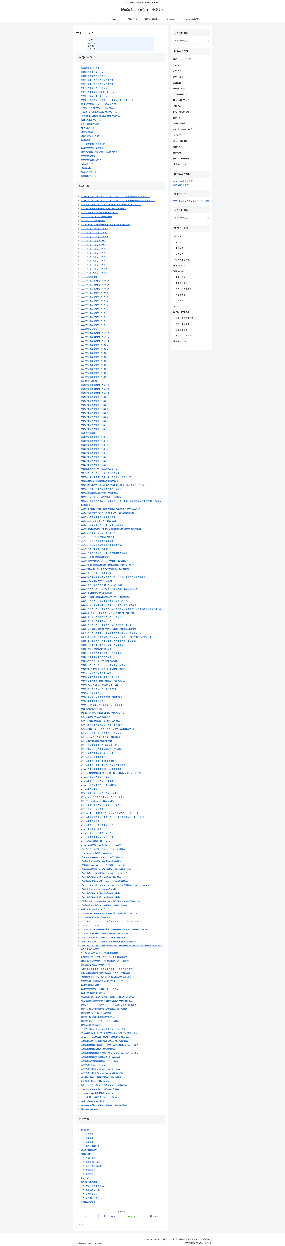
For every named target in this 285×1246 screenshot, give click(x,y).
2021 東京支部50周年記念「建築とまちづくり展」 (103, 208)
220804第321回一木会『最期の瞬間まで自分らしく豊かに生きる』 (111, 508)
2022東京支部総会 (89, 276)
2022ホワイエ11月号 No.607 (94, 232)
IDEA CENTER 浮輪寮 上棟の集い (96, 853)
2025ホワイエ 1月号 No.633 (94, 396)
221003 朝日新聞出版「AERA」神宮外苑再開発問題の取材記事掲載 (111, 528)
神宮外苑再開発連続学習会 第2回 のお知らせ (101, 1057)
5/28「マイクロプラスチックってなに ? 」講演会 (103, 849)
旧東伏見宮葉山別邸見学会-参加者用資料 (99, 152)
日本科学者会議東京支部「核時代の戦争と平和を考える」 (107, 1001)
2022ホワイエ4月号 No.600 (94, 252)
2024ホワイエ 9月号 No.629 (94, 376)
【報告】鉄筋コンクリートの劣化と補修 (99, 889)
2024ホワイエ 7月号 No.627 (94, 368)
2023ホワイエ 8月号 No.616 (94, 320)
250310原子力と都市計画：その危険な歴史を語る (103, 765)
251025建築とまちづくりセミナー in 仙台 (99, 793)
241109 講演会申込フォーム (94, 95)
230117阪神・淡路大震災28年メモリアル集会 (101, 584)
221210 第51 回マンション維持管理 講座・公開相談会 (105, 568)
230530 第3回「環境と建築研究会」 (97, 648)
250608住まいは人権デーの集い (95, 777)
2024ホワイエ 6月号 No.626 (94, 364)
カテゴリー (91, 48)
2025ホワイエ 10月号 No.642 (95, 384)
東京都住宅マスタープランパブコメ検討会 (100, 1021)
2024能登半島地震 (89, 380)
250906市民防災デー (90, 789)
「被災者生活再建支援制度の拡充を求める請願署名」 (105, 881)
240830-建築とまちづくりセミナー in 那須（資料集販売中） (108, 729)
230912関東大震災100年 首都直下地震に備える (103, 680)
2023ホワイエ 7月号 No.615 (94, 316)
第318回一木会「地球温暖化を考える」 (98, 1093)
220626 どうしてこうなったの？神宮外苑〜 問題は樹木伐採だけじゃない (113, 484)
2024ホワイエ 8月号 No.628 (94, 372)
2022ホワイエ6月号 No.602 (94, 260)
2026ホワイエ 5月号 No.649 (94, 452)
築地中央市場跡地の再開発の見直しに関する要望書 (104, 1105)
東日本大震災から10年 (91, 1025)
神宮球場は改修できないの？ (94, 1065)
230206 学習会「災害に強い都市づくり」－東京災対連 (105, 596)
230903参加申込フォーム (92, 71)
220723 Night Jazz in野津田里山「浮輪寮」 (101, 497)
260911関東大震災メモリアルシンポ (97, 837)
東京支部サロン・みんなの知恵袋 (96, 1013)
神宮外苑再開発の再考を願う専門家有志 (99, 1049)
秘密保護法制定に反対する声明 (95, 1081)
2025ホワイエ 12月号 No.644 (95, 392)
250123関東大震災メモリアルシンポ (97, 753)
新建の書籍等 (92, 1193)
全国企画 (90, 1141)
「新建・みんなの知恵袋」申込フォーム (99, 111)
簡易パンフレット (89, 172)
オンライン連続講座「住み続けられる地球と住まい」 (105, 933)
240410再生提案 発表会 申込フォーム (97, 91)
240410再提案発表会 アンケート (96, 87)
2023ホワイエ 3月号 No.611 (94, 300)
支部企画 (90, 1137)
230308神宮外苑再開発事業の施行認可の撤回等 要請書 (106, 624)
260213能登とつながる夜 (92, 809)
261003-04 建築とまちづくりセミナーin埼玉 (101, 845)
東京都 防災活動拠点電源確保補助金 (98, 1017)
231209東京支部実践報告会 (93, 700)
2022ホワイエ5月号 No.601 (94, 256)
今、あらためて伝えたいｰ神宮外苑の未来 (99, 952)
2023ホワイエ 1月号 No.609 (94, 292)
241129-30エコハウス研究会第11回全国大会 (101, 737)
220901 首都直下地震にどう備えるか (98, 516)
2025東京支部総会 (89, 432)
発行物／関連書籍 (89, 1181)
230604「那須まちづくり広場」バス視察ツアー (102, 652)
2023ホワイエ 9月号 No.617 (94, 324)
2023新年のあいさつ (90, 67)
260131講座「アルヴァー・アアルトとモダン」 (102, 805)
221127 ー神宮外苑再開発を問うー (96, 556)
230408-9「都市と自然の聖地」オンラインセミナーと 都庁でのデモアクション (116, 636)
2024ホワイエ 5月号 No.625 (94, 360)
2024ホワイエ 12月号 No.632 (95, 340)
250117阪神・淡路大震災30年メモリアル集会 (101, 749)
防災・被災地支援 (94, 1165)
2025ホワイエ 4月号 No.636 (94, 408)
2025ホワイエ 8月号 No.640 (94, 424)
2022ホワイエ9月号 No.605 (94, 272)
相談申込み (86, 168)
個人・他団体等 (93, 1145)
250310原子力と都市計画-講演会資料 (97, 761)
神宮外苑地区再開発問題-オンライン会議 (99, 1061)
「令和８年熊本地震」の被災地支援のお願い (101, 861)
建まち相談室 (87, 132)
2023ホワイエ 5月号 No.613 (94, 308)
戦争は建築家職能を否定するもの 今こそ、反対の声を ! (106, 973)
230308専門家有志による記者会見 (96, 620)
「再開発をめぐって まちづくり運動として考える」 (104, 865)
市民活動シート (88, 127)
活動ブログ (86, 1153)
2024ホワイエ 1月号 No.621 (94, 344)
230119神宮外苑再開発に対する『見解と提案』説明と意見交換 (109, 588)
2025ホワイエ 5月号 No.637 (94, 412)
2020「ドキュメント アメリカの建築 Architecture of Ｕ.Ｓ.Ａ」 (111, 204)
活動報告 (90, 1173)
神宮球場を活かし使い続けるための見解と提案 (102, 1073)
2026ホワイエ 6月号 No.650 (94, 456)
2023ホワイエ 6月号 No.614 (94, 312)
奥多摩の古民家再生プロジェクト (96, 965)
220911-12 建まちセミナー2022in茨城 (99, 520)
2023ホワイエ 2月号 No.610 (94, 296)
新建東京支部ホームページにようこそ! (98, 103)
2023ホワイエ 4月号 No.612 (94, 304)
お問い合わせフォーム (91, 119)
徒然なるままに (88, 1201)
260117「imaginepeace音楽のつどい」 (99, 801)
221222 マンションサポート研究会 (96, 580)
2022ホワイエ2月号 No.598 (93, 244)
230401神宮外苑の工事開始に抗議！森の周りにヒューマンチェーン (111, 632)
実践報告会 (91, 1169)
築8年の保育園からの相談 (92, 1101)
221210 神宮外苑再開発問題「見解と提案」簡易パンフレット (108, 564)
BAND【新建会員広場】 (183, 181)
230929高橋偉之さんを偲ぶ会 (94, 75)
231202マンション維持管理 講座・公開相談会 (101, 696)
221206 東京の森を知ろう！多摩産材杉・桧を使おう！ (105, 560)
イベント (90, 1133)
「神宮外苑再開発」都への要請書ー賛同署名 (101, 877)
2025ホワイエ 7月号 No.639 (94, 420)
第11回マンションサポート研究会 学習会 (100, 1089)
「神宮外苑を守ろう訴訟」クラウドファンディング (104, 873)
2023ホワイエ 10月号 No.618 (95, 280)
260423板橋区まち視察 (91, 829)
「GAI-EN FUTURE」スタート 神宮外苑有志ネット (104, 857)
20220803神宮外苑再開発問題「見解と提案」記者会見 (105, 224)
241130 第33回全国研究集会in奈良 (96, 741)
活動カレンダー (88, 164)
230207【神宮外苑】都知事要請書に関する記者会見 (104, 600)
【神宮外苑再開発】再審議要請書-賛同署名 (100, 893)
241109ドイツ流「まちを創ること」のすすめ (101, 733)
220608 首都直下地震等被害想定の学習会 (99, 480)
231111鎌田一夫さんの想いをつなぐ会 (98, 79)
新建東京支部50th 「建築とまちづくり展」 (100, 989)
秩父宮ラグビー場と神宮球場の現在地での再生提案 (104, 1085)
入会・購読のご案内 (90, 123)
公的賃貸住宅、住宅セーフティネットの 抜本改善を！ (105, 956)
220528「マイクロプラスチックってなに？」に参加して (106, 476)
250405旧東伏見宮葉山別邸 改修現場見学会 (101, 769)
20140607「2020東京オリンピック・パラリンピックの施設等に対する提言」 (115, 196)
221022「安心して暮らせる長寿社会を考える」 (102, 544)
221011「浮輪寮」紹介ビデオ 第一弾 (98, 532)
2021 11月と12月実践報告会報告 (96, 216)
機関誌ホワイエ (93, 1189)
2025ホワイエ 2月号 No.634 (94, 400)
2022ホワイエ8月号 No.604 (94, 268)
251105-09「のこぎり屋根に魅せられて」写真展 (102, 797)
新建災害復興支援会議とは (93, 993)
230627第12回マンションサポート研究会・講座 (102, 668)
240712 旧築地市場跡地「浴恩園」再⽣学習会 (101, 721)
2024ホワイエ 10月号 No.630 (95, 332)
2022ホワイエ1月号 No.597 (93, 240)
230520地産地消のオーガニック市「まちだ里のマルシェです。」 (109, 640)
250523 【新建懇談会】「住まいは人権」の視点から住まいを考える (111, 773)
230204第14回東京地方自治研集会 (96, 592)
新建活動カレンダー (182, 184)
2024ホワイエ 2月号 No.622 (94, 348)
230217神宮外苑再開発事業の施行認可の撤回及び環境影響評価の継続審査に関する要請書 (121, 608)
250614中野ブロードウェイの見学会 (97, 781)
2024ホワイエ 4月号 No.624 (94, 356)
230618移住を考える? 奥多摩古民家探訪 (99, 660)
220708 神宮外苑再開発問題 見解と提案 (99, 492)
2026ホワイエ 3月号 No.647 (94, 444)
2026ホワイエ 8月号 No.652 (94, 464)
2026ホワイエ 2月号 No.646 (94, 440)
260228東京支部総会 (90, 821)
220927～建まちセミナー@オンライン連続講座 (102, 524)
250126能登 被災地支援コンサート (97, 757)
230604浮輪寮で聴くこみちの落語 (96, 656)
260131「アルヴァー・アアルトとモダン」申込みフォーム (107, 99)
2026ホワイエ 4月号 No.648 (94, 448)
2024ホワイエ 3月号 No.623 (94, 352)
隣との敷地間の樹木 (90, 1109)
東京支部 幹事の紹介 (96, 144)
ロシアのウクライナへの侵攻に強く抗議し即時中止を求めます (109, 941)
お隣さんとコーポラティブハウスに (97, 909)
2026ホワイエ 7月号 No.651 (94, 460)
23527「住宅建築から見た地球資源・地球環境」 (102, 705)
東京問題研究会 (93, 1161)
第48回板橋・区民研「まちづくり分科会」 (100, 1097)
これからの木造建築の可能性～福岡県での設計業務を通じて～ (109, 913)
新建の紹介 (86, 140)
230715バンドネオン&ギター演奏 (96, 672)
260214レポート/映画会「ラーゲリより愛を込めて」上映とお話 (109, 813)
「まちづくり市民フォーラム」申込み (98, 107)
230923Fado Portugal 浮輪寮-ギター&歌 (99, 684)
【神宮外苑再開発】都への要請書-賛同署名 (100, 115)
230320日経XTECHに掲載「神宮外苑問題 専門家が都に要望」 (109, 628)
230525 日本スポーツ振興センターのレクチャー (103, 644)
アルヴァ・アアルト (90, 925)
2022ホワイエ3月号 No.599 (94, 248)
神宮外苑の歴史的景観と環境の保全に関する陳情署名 (105, 1041)
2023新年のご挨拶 (89, 328)
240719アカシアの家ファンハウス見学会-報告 (101, 725)
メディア (85, 1177)
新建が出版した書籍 (90, 985)
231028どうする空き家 (91, 692)
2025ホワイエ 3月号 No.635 (94, 404)
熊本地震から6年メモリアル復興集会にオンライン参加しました (109, 1033)
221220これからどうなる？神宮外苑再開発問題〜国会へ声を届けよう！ (113, 576)
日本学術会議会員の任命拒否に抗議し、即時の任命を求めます (109, 997)
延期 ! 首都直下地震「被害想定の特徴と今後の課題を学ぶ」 (108, 969)
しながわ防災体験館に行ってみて (96, 917)
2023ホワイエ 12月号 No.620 (95, 288)
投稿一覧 (91, 46)
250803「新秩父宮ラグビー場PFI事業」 (99, 785)
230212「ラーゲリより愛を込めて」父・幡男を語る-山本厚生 (108, 604)
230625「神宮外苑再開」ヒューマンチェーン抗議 (103, 664)
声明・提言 (91, 1157)
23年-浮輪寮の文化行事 (91, 709)
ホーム (149, 1239)
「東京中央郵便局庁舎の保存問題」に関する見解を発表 (106, 869)
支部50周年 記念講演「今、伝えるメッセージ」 (103, 981)
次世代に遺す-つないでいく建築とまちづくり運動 (103, 1029)
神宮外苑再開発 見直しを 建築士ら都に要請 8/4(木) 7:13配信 (109, 1045)
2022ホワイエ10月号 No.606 (94, 228)
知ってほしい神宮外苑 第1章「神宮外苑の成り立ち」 (105, 1037)
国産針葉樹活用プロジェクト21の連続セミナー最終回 (105, 960)
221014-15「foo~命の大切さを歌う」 (98, 536)
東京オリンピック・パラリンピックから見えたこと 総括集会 (108, 1005)
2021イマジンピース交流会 (93, 220)
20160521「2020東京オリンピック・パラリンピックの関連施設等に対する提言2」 (118, 200)
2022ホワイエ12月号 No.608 (94, 236)
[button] (154, 1216)
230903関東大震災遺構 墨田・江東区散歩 (100, 676)
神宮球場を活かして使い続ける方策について (101, 1069)
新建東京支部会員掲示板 (92, 148)
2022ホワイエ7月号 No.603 (94, 264)
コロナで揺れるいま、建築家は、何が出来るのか (103, 937)
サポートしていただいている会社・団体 (191, 200)
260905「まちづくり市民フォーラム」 (98, 833)
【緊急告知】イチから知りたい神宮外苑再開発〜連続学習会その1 (110, 901)
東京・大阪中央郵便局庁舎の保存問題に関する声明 (104, 1009)
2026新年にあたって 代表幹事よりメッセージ (102, 468)
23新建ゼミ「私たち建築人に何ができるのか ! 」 (103, 713)
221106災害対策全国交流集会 (94, 548)
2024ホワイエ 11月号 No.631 (95, 336)
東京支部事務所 (88, 156)
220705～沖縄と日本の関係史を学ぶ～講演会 (101, 488)
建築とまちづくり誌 (90, 136)
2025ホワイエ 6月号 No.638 (94, 416)
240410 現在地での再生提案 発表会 (96, 717)
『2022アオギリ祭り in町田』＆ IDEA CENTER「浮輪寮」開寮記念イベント (115, 885)
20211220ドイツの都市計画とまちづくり (99, 212)
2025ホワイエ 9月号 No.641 (94, 428)
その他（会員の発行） (96, 1197)
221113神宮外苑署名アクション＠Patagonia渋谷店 (104, 552)
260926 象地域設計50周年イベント (96, 841)
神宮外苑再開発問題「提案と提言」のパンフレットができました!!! (111, 1053)
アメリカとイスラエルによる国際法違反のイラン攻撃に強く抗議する (112, 921)
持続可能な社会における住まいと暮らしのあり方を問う (106, 977)
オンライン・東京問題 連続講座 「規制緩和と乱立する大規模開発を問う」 (114, 929)
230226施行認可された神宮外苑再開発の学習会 (102, 616)
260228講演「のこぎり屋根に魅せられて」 (100, 825)
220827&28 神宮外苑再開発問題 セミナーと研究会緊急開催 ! (108, 512)
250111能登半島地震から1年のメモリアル (100, 745)
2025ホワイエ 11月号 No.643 (95, 388)
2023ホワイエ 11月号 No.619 (95, 284)
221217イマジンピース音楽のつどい (97, 572)
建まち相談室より (89, 1149)
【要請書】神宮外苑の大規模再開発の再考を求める (104, 905)
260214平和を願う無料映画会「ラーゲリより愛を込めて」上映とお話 (112, 817)
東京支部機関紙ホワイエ (92, 160)
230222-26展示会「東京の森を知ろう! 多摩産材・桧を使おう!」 (110, 612)
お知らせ (85, 1129)
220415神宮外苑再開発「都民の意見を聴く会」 (102, 472)
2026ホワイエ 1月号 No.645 (94, 436)
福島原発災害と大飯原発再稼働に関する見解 (101, 1077)
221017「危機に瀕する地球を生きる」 (98, 540)
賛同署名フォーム (89, 176)
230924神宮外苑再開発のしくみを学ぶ (98, 688)
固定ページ (91, 43)
